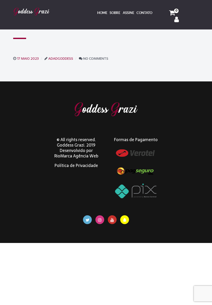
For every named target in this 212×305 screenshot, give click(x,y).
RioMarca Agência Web (76, 155)
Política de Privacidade (76, 165)
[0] (172, 13)
